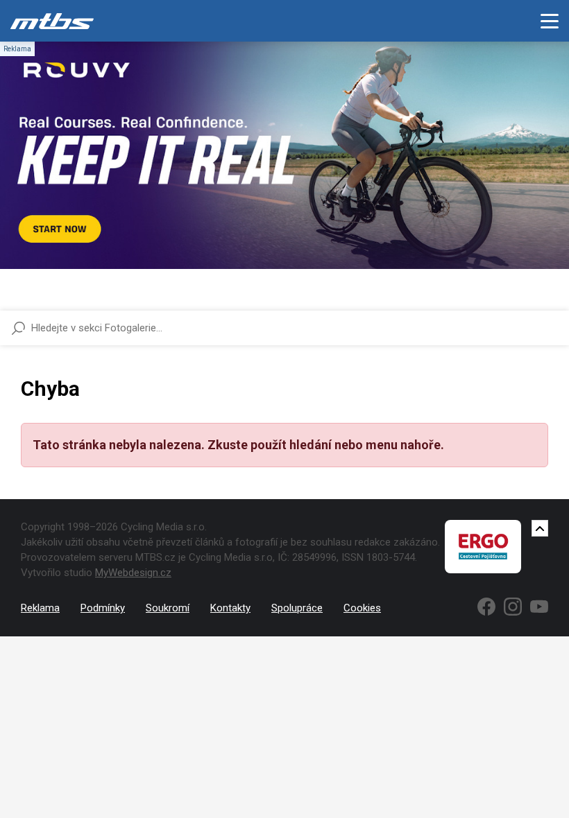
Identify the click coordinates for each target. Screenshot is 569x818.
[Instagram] (513, 607)
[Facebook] (486, 607)
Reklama (40, 608)
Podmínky (102, 608)
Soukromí (167, 608)
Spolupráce (297, 608)
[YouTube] (539, 607)
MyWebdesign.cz (133, 572)
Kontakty (230, 608)
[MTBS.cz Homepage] (52, 20)
